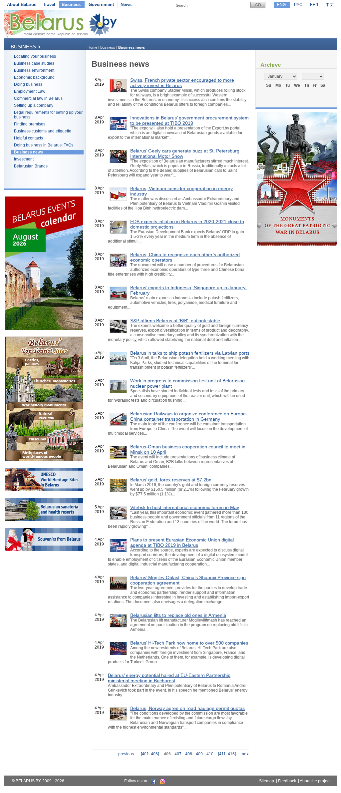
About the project (315, 781)
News (126, 4)
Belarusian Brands (31, 166)
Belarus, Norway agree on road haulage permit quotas (187, 708)
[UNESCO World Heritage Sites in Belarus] (44, 490)
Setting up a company (33, 105)
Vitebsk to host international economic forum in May (184, 507)
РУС (298, 4)
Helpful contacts (28, 138)
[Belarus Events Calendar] (44, 329)
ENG (281, 4)
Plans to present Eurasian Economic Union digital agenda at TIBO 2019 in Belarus (182, 542)
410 (209, 754)
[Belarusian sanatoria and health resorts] (44, 520)
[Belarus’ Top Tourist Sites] (44, 460)
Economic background (34, 77)
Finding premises (29, 124)
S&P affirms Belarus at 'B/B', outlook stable (175, 320)
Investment (24, 159)
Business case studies (34, 63)
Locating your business (35, 56)
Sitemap (266, 781)
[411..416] (227, 754)
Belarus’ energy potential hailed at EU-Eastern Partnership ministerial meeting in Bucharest (169, 678)
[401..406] (150, 754)
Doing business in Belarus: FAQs (43, 145)
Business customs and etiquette (42, 131)
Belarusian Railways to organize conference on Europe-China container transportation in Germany (188, 416)
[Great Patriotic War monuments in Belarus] (297, 244)
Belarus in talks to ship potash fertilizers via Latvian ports (189, 353)
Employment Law (29, 91)
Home (92, 47)
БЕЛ (314, 4)
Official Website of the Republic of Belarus (54, 34)
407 (177, 754)
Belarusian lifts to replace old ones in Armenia (178, 615)
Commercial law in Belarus (38, 98)
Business (71, 4)
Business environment (34, 70)
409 (199, 754)
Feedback (287, 781)
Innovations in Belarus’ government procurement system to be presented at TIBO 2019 (189, 120)
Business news (28, 152)
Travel (49, 4)
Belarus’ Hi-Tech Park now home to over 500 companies (189, 643)
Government (101, 4)
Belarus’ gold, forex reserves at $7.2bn (170, 479)
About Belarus (21, 4)
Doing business (28, 84)
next (245, 754)
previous (126, 754)
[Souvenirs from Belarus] (44, 550)
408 (188, 754)
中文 (330, 4)
